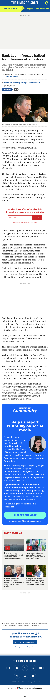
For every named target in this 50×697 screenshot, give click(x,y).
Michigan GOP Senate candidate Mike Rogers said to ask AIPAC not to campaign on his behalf (35, 581)
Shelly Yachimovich (9, 625)
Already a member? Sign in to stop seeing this (25, 521)
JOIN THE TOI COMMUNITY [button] (25, 642)
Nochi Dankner (25, 623)
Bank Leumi (36, 623)
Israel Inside (14, 623)
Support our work (25, 515)
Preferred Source (11, 76)
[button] (46, 3)
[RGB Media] (20, 688)
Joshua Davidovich (11, 83)
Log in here (31, 647)
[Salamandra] (37, 688)
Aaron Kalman (34, 83)
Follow (22, 83)
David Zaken (35, 625)
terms (35, 222)
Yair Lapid (44, 623)
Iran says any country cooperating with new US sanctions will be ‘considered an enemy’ (13, 556)
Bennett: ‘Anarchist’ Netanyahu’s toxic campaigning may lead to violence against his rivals (14, 582)
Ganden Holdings (23, 625)
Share (8, 89)
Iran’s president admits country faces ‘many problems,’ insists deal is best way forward (35, 556)
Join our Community (11, 9)
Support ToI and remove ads (38, 9)
